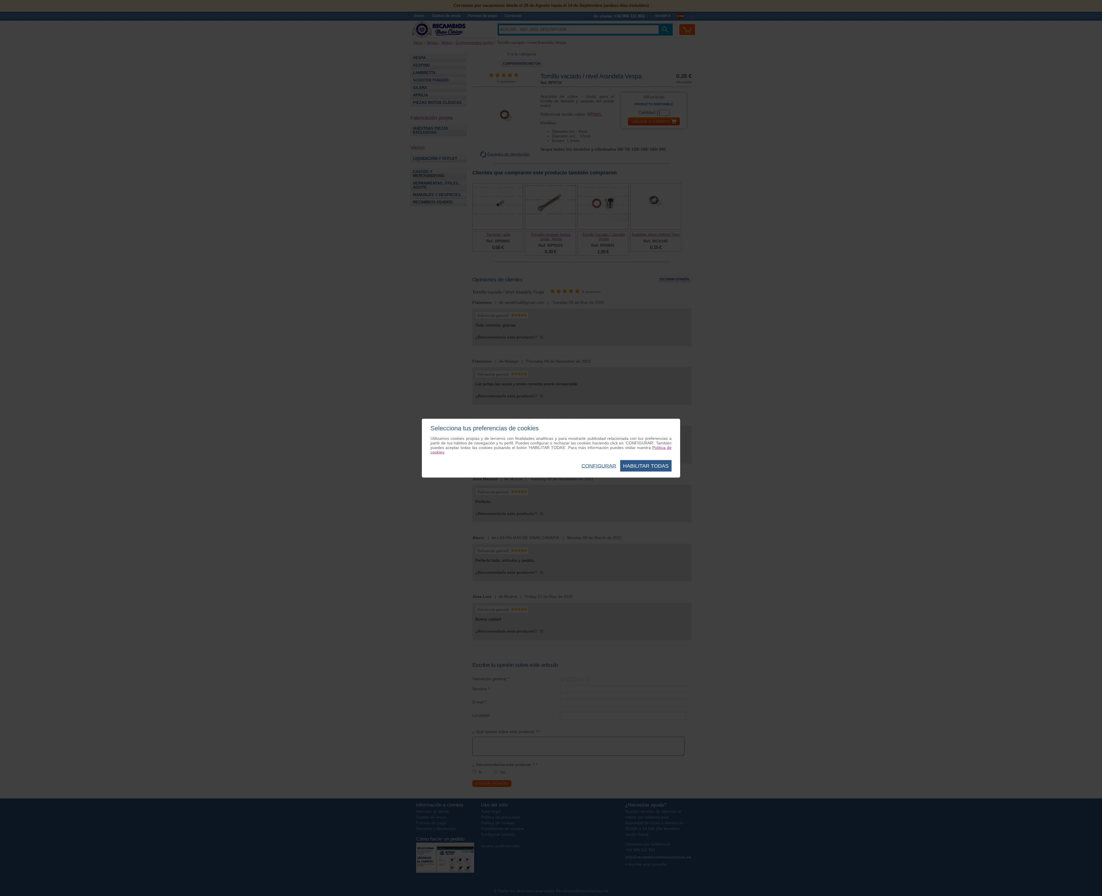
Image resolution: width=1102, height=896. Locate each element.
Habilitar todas (646, 466)
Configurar (598, 466)
